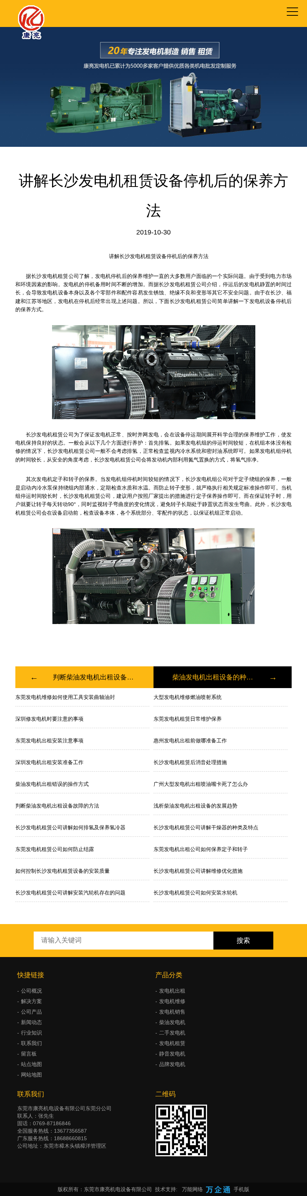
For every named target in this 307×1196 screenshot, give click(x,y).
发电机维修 (172, 1001)
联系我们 (31, 1043)
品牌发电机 (172, 1064)
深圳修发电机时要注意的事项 (49, 719)
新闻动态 (31, 1022)
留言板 (29, 1054)
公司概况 (31, 991)
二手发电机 (172, 1033)
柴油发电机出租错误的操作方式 (52, 784)
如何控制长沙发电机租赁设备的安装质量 (62, 871)
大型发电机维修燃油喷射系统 (188, 697)
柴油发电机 (172, 1022)
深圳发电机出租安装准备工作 (49, 762)
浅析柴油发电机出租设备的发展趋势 (195, 806)
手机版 (241, 1189)
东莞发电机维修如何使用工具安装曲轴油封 (65, 697)
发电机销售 (172, 1012)
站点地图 (31, 1064)
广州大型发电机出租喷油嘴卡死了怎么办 (201, 784)
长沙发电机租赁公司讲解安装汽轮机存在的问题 (70, 893)
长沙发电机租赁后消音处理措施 (190, 762)
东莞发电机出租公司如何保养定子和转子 (201, 849)
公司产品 (31, 1012)
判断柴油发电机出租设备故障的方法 (94, 677)
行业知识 (31, 1033)
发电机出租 (172, 991)
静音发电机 (172, 1054)
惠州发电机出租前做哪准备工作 (190, 741)
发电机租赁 (172, 1043)
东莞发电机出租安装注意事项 (49, 741)
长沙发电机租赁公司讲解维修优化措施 (198, 871)
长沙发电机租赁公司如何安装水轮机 (195, 893)
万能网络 (192, 1189)
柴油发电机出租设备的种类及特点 (213, 677)
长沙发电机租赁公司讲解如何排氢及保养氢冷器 (70, 827)
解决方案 (31, 1001)
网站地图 (31, 1075)
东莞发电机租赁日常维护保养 (188, 719)
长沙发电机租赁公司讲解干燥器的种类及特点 (206, 827)
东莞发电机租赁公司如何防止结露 (54, 849)
